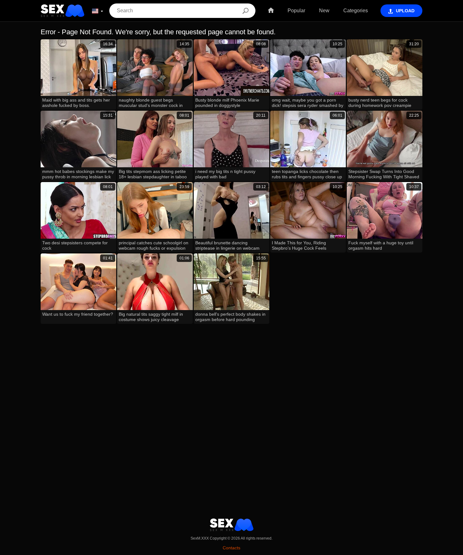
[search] (245, 10)
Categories (355, 10)
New (324, 10)
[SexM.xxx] (62, 10)
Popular (296, 10)
